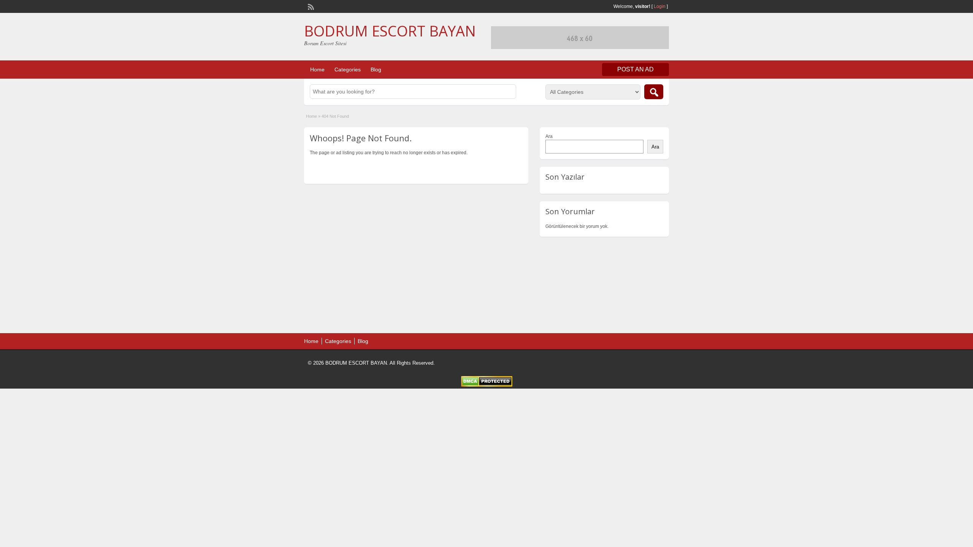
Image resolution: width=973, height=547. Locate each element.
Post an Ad (635, 69)
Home (317, 69)
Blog (376, 69)
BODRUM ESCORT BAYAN (390, 31)
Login (660, 6)
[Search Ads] (653, 91)
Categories (347, 69)
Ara (549, 136)
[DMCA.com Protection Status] (486, 385)
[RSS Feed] (310, 6)
